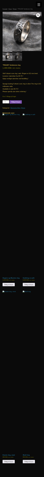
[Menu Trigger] (39, 5)
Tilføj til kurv (15, 102)
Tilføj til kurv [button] (8, 284)
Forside (5, 9)
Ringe (14, 9)
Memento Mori (15, 108)
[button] (38, 15)
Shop (10, 9)
